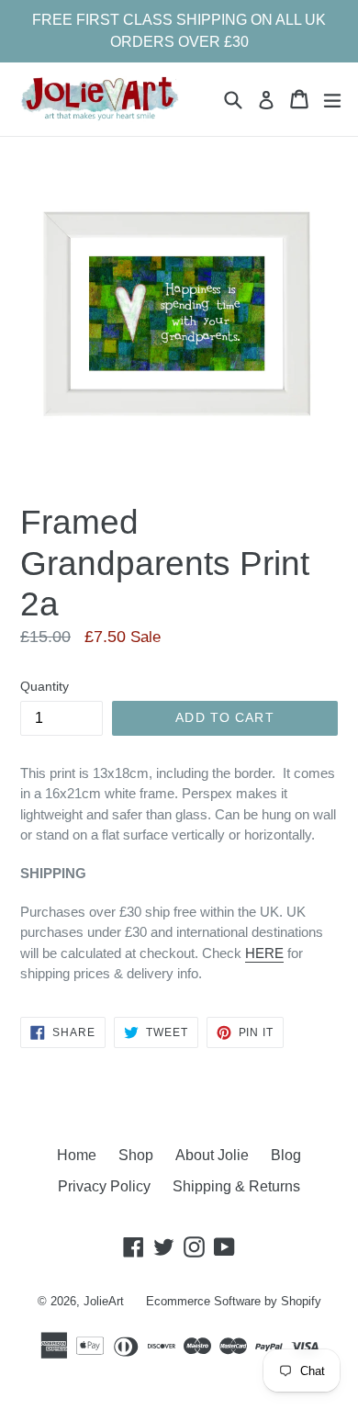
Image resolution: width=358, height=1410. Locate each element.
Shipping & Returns (236, 1186)
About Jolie (212, 1155)
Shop (135, 1155)
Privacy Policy (104, 1186)
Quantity (44, 686)
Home (76, 1155)
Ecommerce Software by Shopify (233, 1301)
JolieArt (104, 1301)
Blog (286, 1155)
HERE (264, 953)
